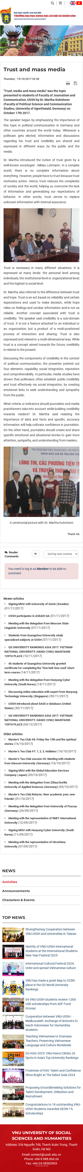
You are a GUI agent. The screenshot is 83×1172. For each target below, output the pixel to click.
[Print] (68, 83)
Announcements (16, 891)
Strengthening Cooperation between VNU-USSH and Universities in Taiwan (50, 931)
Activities (9, 882)
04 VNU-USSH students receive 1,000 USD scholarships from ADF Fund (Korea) (50, 1004)
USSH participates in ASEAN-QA (29, 616)
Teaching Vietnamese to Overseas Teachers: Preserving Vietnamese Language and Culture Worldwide (48, 1041)
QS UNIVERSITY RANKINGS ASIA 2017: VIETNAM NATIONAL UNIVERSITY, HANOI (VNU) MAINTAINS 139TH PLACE (38, 652)
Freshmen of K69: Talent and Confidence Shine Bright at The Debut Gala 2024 (53, 1073)
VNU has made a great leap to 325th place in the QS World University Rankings (50, 985)
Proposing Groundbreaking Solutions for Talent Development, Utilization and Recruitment (53, 1092)
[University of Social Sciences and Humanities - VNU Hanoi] (5, 15)
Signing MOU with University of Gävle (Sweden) (38, 604)
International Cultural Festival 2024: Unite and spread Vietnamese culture (50, 966)
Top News (13, 917)
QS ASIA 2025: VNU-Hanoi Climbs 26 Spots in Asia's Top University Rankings (51, 1055)
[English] (73, 3)
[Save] (76, 83)
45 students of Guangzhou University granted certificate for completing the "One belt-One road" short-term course (39, 668)
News (8, 870)
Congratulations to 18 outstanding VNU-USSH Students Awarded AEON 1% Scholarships (53, 1109)
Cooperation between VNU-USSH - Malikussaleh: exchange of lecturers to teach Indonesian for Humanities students (51, 1023)
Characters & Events (18, 900)
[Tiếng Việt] (79, 3)
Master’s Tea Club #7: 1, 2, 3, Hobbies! (32, 751)
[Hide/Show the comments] (35, 553)
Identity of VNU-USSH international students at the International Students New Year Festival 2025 (51, 951)
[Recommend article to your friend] (62, 83)
